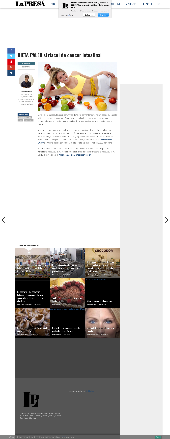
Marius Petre (26, 91)
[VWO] (70, 15)
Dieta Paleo (28, 120)
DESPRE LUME (114, 4)
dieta (20, 120)
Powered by (64, 15)
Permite (103, 15)
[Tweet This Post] (11, 56)
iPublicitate (90, 391)
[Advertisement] (85, 28)
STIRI (53, 4)
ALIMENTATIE (131, 4)
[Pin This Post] (11, 62)
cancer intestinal (25, 117)
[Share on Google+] (11, 67)
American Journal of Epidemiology (75, 155)
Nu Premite (89, 15)
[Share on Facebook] (11, 51)
